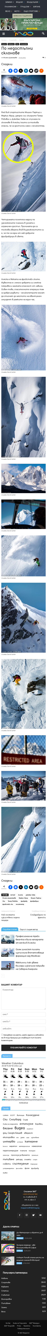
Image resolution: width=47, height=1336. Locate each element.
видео (19, 1128)
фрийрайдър (34, 901)
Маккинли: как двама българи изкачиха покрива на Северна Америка (30, 966)
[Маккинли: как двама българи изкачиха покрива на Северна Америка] (7, 965)
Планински (10, 7)
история (20, 1142)
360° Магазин (34, 1323)
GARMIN (5, 1115)
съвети (7, 1164)
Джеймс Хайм (30, 895)
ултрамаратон (8, 1169)
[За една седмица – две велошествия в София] (7, 1248)
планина (23, 1151)
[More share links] (41, 71)
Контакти (37, 1326)
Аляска (20, 895)
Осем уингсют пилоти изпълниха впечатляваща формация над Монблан (30, 953)
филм (27, 1168)
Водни (19, 2)
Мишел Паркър (36, 898)
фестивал (19, 1168)
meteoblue (23, 1103)
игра (27, 1138)
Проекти (27, 1326)
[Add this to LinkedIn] (26, 71)
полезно (32, 1151)
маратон (13, 1146)
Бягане (36, 7)
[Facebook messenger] (16, 71)
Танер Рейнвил (13, 901)
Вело (7, 11)
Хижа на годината (10, 1124)
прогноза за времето (20, 1155)
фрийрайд (24, 901)
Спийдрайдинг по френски (38, 916)
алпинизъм (26, 1124)
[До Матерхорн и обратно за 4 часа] (7, 1235)
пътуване (8, 1159)
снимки (27, 1159)
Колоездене (32, 1115)
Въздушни (32, 2)
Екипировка (6, 1299)
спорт (35, 1160)
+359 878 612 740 (30, 1194)
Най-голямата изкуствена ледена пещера (10, 918)
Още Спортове (31, 11)
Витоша (20, 1115)
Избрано (11, 44)
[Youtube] (40, 1215)
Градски (24, 7)
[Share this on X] (21, 71)
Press (19, 1326)
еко (17, 1138)
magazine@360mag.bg (30, 1208)
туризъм (33, 1164)
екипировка (8, 1137)
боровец (39, 1124)
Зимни (8, 2)
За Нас (8, 1323)
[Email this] (31, 71)
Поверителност (23, 1329)
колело (5, 1146)
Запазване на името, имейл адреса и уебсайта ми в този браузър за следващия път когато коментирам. (22, 1038)
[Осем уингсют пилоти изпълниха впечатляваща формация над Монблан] (7, 952)
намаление (37, 1146)
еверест (28, 1133)
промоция (35, 1155)
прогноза (6, 1155)
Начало (4, 40)
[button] (43, 33)
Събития (5, 1295)
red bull (12, 895)
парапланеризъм (10, 1151)
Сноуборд (15, 1119)
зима (22, 1137)
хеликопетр (20, 904)
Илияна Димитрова (9, 898)
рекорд (19, 1159)
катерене (31, 1141)
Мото (16, 11)
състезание (21, 1163)
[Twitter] (33, 1215)
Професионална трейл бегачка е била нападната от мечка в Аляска (29, 939)
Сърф (25, 1120)
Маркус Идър (23, 898)
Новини (19, 1251)
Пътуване (5, 1303)
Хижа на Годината (22, 16)
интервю (9, 1141)
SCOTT (12, 1115)
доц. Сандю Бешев (12, 1133)
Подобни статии (10, 929)
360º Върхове (9, 1326)
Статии (5, 1291)
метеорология (24, 1146)
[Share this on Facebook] (10, 71)
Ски (17, 44)
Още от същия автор (29, 929)
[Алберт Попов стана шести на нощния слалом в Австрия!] (7, 1260)
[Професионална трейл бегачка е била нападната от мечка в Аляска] (7, 939)
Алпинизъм (5, 969)
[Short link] (36, 71)
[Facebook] (19, 1215)
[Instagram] (26, 1215)
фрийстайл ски (7, 904)
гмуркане (30, 1129)
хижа (5, 1173)
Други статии (11, 1226)
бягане (8, 1128)
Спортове (24, 44)
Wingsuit (4, 956)
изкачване (35, 1138)
